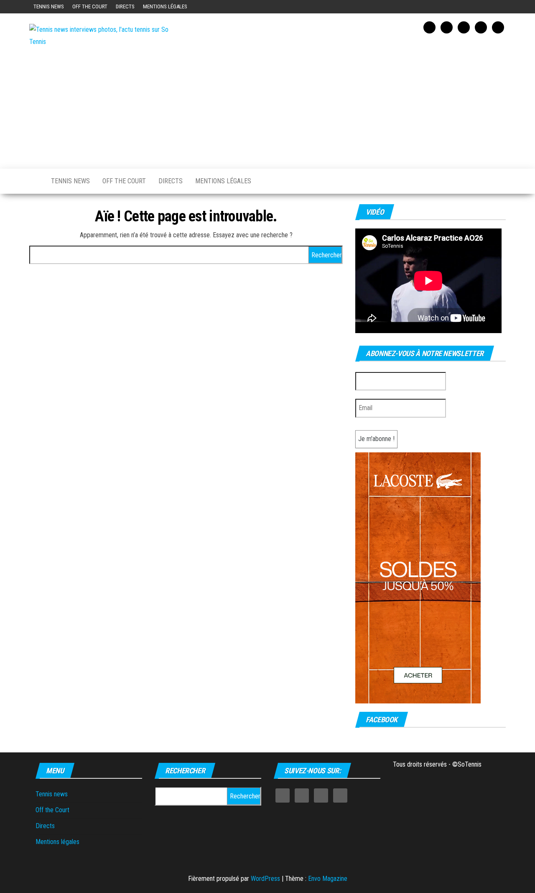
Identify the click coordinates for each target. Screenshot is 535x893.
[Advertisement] (349, 99)
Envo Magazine (327, 879)
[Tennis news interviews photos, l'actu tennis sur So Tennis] (34, 181)
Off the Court (89, 6)
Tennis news (48, 6)
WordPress (265, 879)
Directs (125, 6)
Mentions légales (165, 6)
